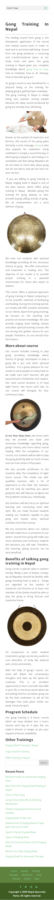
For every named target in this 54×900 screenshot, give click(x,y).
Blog (37, 878)
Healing (24, 871)
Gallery (27, 878)
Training (36, 871)
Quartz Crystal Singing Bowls (20, 832)
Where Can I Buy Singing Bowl (21, 851)
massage (13, 874)
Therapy (16, 878)
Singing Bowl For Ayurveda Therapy (24, 856)
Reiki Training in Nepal (17, 757)
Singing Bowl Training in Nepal (21, 745)
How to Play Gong (15, 794)
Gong (38, 145)
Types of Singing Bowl (17, 837)
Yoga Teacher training (17, 751)
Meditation (27, 874)
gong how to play (37, 69)
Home (14, 871)
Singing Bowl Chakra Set (18, 818)
